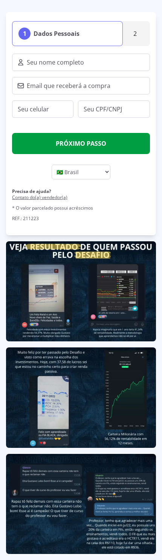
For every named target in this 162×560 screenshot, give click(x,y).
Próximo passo (81, 143)
